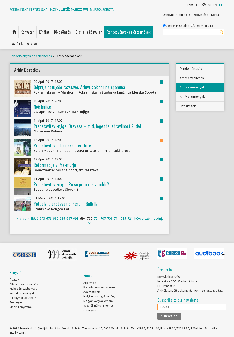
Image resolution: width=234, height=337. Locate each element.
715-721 (127, 218)
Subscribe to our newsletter (178, 300)
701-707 (100, 218)
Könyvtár (27, 32)
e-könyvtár (90, 310)
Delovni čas (200, 14)
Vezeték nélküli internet (98, 306)
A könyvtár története (23, 298)
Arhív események (192, 87)
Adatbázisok (91, 292)
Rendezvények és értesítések (128, 32)
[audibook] (209, 253)
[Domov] (14, 32)
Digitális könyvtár (89, 32)
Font (190, 5)
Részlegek (16, 302)
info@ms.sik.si (208, 328)
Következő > (143, 218)
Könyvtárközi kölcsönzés (99, 287)
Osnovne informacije (176, 14)
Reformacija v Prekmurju (55, 164)
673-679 (46, 218)
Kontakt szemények (22, 293)
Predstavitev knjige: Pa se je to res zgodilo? (71, 184)
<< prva (20, 218)
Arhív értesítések (192, 78)
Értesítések (188, 106)
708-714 (113, 218)
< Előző (33, 218)
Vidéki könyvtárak (21, 307)
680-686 (59, 218)
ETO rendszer (166, 286)
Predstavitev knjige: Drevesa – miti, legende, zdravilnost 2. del (87, 126)
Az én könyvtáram (25, 43)
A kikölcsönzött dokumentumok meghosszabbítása (190, 290)
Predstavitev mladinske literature (62, 145)
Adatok (14, 279)
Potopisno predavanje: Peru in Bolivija (66, 203)
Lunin (22, 332)
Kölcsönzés (62, 32)
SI (209, 5)
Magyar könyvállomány (98, 301)
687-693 (72, 218)
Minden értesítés (192, 68)
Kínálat (44, 32)
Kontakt (216, 14)
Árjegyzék (89, 283)
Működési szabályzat (23, 289)
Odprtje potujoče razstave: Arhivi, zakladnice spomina (79, 87)
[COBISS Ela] (172, 253)
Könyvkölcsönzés (168, 277)
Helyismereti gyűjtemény (99, 296)
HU (221, 5)
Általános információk (24, 284)
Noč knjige (42, 106)
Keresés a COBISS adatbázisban (178, 281)
